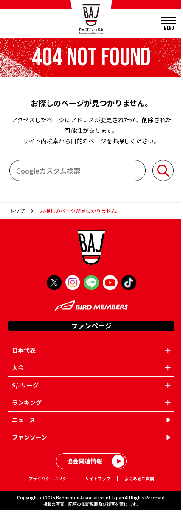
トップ (17, 210)
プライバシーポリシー (49, 478)
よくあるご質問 (139, 478)
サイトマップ (97, 478)
